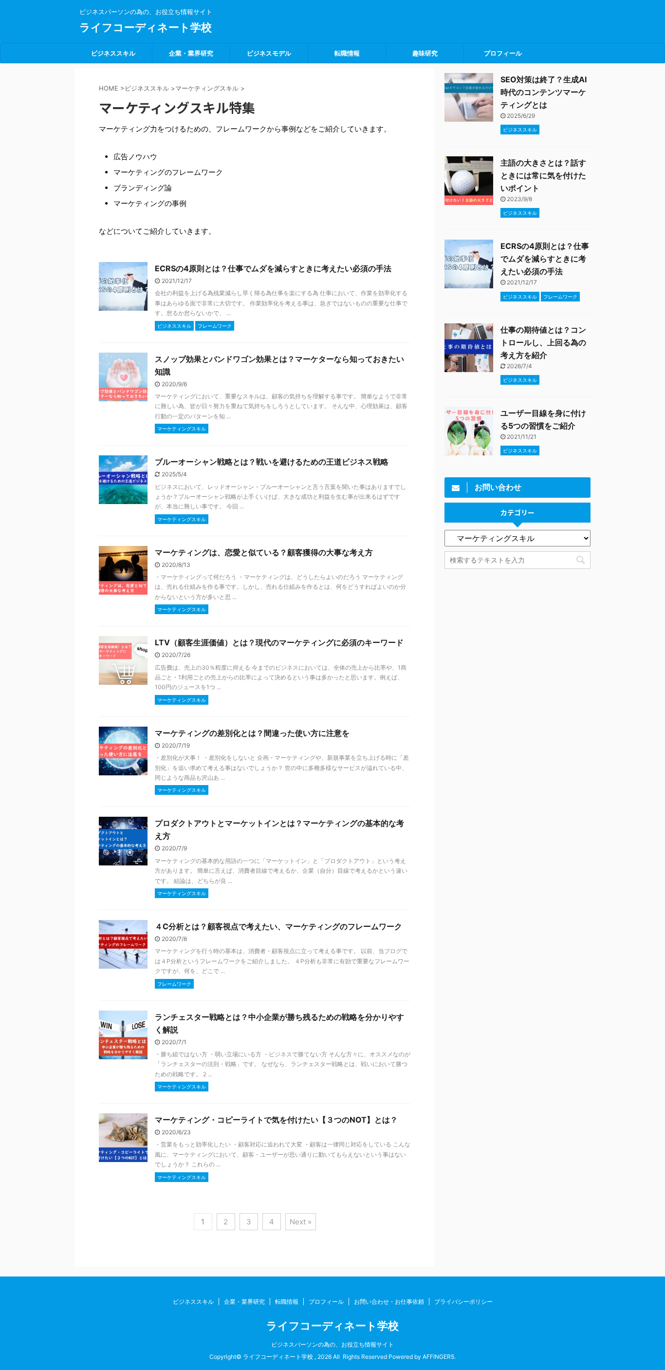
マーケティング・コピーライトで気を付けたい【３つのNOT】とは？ (276, 1120)
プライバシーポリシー (463, 1301)
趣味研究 (425, 53)
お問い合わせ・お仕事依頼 (389, 1301)
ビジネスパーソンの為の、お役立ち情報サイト (332, 1344)
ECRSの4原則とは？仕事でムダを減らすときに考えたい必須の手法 (273, 268)
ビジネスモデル (269, 53)
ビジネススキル (113, 53)
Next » (301, 1221)
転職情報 (347, 53)
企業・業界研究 (191, 53)
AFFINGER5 (438, 1356)
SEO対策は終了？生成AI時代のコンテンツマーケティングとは (543, 92)
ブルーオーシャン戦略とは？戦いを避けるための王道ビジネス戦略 (271, 462)
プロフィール (503, 53)
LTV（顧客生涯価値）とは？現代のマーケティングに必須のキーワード (279, 642)
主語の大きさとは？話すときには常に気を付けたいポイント (543, 175)
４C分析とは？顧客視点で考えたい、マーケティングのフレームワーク (278, 926)
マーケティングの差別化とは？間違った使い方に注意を (252, 733)
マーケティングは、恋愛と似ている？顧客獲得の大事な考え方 (264, 552)
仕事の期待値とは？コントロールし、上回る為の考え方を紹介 (543, 342)
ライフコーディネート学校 (145, 27)
